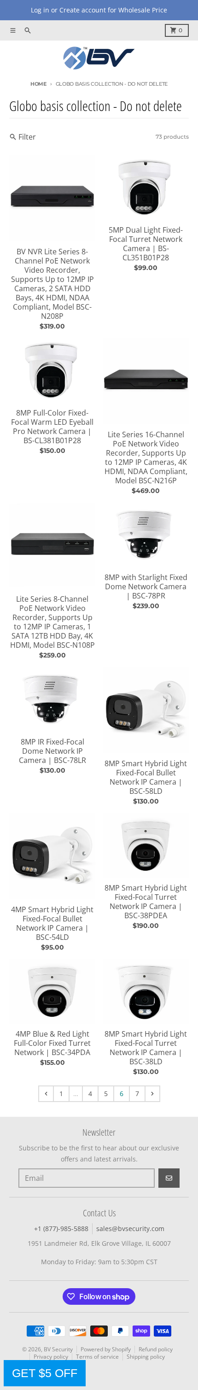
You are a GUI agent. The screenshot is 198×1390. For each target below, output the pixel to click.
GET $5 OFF (44, 1373)
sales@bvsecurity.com (130, 1228)
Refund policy (156, 1349)
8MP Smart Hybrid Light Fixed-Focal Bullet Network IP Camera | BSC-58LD (146, 777)
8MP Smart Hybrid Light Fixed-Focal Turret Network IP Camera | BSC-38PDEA (146, 901)
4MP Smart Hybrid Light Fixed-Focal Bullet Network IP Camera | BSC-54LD (52, 923)
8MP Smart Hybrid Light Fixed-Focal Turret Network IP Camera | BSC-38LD (146, 1047)
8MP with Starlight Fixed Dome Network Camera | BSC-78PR (146, 586)
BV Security (58, 1349)
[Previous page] (46, 1093)
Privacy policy (51, 1357)
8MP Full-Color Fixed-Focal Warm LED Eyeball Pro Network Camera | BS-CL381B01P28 (52, 426)
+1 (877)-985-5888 (61, 1228)
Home (38, 84)
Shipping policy (146, 1357)
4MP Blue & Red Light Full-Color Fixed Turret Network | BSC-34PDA (52, 1043)
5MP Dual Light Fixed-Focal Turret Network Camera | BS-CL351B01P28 (146, 243)
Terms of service (97, 1357)
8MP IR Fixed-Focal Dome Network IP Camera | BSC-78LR (52, 751)
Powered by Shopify (106, 1349)
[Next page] (152, 1093)
